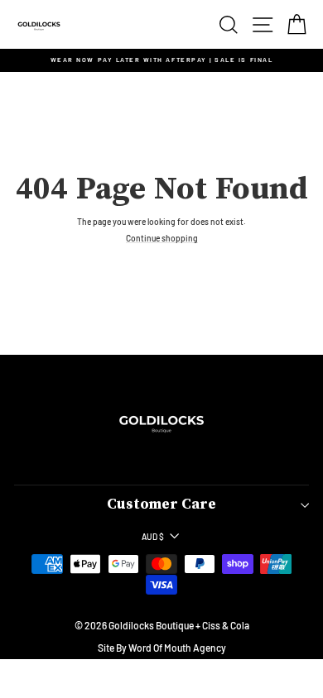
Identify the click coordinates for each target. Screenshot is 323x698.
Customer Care (161, 504)
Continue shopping (162, 238)
